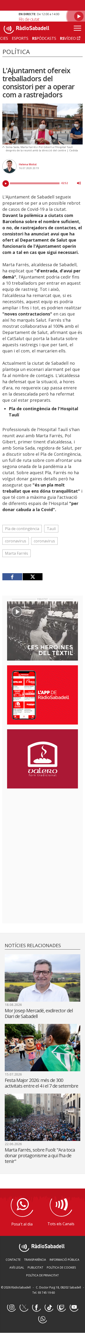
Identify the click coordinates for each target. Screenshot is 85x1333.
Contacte (13, 1260)
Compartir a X (32, 576)
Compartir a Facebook (12, 576)
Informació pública (64, 1260)
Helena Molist (28, 164)
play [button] (5, 183)
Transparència (35, 1260)
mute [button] (78, 183)
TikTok (49, 1307)
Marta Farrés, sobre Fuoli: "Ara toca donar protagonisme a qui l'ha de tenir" (40, 1155)
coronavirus (15, 541)
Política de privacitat (42, 1275)
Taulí (51, 528)
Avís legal (16, 1267)
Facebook (36, 1307)
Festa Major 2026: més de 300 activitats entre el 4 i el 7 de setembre (41, 1083)
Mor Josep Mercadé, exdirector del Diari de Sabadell (39, 1013)
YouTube (74, 1307)
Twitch (61, 1307)
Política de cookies (61, 1267)
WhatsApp (42, 1319)
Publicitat (35, 1267)
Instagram (11, 1307)
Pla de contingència (22, 528)
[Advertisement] (42, 822)
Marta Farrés (16, 553)
